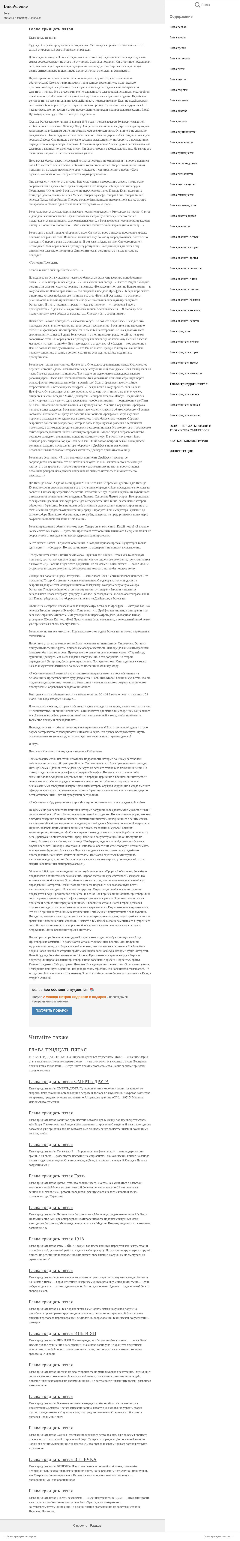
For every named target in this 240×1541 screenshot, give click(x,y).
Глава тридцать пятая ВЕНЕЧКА (63, 1459)
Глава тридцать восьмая (185, 415)
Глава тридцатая (180, 331)
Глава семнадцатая (182, 195)
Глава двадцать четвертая (186, 268)
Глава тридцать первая (184, 342)
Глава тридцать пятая (51, 1113)
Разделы (96, 1525)
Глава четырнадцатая (183, 163)
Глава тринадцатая (182, 153)
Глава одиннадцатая (182, 132)
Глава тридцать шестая (184, 394)
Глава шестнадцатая (182, 184)
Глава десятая (178, 121)
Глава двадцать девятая (184, 321)
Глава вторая (178, 37)
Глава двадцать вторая (184, 247)
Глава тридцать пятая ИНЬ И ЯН (62, 1333)
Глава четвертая (180, 58)
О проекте (80, 1525)
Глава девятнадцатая (183, 216)
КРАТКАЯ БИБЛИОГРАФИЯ (189, 441)
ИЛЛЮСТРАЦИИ (181, 451)
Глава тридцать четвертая (186, 373)
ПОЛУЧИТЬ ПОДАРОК (52, 1010)
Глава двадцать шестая (184, 289)
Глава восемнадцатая (183, 205)
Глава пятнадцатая (181, 174)
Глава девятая (178, 111)
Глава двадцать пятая (183, 279)
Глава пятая (177, 69)
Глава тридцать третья (184, 363)
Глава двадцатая (180, 226)
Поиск (201, 4)
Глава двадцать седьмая (185, 300)
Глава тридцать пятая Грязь (57, 1176)
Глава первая (178, 27)
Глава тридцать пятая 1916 (56, 1239)
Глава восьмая (179, 100)
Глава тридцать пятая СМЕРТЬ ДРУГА (69, 1081)
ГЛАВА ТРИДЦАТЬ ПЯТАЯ (58, 1050)
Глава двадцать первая (184, 237)
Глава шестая (178, 79)
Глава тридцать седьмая (185, 405)
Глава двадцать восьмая (185, 310)
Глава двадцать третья (184, 258)
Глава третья (178, 48)
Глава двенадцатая (181, 142)
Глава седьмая (179, 90)
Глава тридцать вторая (184, 352)
